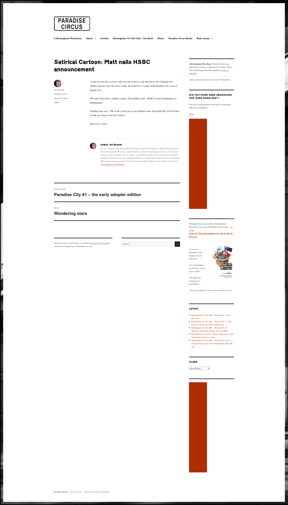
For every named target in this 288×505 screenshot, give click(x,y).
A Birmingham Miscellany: (68, 38)
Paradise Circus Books (180, 38)
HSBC (56, 102)
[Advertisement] (198, 164)
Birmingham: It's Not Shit (99, 243)
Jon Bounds (59, 89)
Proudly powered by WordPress (97, 491)
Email (191, 114)
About (89, 38)
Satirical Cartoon (61, 98)
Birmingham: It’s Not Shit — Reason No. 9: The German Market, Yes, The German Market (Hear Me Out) (212, 343)
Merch (160, 38)
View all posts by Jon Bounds (112, 164)
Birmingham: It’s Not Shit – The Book (133, 38)
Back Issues (203, 38)
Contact (104, 38)
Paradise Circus (61, 492)
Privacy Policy (76, 491)
